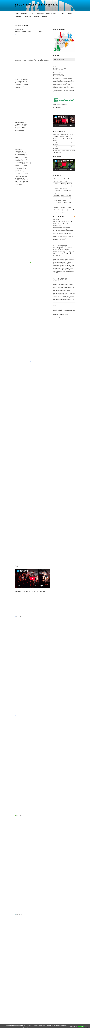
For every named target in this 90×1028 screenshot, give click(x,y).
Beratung (56, 181)
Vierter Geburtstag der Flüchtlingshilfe (30, 31)
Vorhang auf (71, 209)
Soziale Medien (28, 16)
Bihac (61, 181)
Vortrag (55, 212)
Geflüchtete (60, 193)
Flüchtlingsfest (63, 188)
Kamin (64, 197)
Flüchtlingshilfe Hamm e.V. (36, 4)
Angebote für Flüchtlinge (51, 13)
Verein (69, 13)
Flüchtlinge (56, 188)
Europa (55, 185)
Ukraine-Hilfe (40, 13)
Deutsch (63, 183)
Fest (60, 185)
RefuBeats (66, 205)
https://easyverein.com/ (58, 107)
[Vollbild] (73, 125)
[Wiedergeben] (55, 125)
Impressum (36, 16)
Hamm (62, 195)
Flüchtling (69, 185)
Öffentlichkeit (18, 16)
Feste (17, 566)
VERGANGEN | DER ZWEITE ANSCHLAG (62, 134)
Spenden (31, 13)
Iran (60, 197)
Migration (65, 202)
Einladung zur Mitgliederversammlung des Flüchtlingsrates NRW (62, 221)
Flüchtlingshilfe (57, 190)
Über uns (17, 13)
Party (70, 202)
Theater (60, 209)
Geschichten (67, 193)
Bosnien (65, 181)
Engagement (24, 13)
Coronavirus (56, 183)
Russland (56, 207)
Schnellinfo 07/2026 (60, 279)
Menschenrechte (57, 202)
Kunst (55, 200)
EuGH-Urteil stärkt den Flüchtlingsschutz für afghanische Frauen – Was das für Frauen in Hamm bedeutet (64, 310)
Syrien (55, 209)
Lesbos (59, 200)
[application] (64, 121)
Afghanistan (63, 178)
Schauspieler (62, 207)
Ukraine (65, 209)
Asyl (69, 178)
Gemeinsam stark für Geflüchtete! (60, 314)
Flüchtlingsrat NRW (59, 216)
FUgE (55, 193)
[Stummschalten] (71, 125)
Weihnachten (62, 212)
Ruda (71, 205)
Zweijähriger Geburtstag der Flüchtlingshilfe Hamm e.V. (30, 591)
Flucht (63, 185)
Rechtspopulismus (58, 205)
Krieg (69, 197)
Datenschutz (44, 16)
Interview (56, 197)
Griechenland (57, 195)
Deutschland (69, 183)
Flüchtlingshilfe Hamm (67, 190)
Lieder (64, 200)
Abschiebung (57, 178)
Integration (68, 195)
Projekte (62, 13)
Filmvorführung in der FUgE (59, 317)
